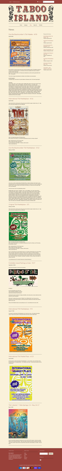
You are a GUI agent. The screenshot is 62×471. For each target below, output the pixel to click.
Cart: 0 (40, 1)
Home (21, 25)
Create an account (16, 1)
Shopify (39, 465)
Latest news (11, 450)
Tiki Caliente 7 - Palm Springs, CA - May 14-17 (24, 405)
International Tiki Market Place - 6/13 (21, 356)
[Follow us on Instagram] (41, 460)
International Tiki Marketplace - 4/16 (21, 99)
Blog (31, 25)
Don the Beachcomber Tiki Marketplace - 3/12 (24, 148)
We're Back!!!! (11, 453)
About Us (35, 25)
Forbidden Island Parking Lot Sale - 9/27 (22, 263)
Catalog (25, 25)
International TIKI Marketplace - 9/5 (21, 309)
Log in (10, 1)
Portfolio (40, 25)
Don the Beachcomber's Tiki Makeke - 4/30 (23, 34)
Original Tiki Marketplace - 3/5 (19, 204)
